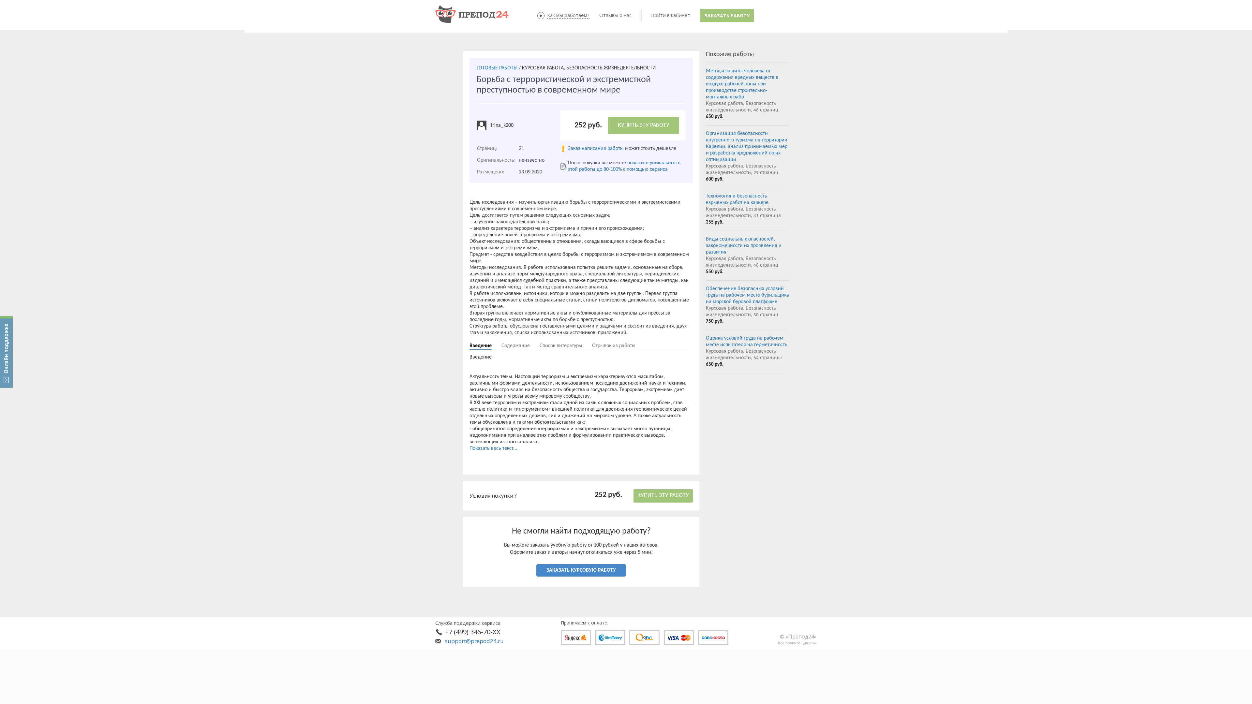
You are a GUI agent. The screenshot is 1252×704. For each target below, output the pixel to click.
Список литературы (561, 345)
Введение (481, 345)
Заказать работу (727, 15)
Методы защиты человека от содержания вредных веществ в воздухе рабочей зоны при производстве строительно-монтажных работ (742, 84)
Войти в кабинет (670, 15)
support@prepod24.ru (474, 641)
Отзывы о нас (615, 15)
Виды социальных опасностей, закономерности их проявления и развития (744, 246)
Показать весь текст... (493, 448)
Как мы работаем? (568, 15)
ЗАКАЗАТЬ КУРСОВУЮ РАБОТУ (581, 570)
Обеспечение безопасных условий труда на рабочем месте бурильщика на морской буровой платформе (747, 295)
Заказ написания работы (596, 148)
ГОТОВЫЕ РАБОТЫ (497, 68)
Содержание (515, 345)
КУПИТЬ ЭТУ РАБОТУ (643, 125)
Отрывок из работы (613, 345)
